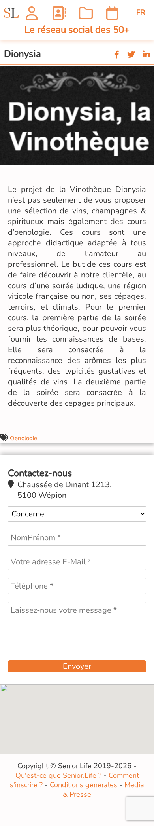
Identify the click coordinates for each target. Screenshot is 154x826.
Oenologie (23, 438)
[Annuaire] (59, 13)
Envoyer (77, 666)
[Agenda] (112, 13)
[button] (147, 71)
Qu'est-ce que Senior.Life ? (58, 775)
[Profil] (32, 13)
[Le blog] (86, 13)
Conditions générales (83, 785)
